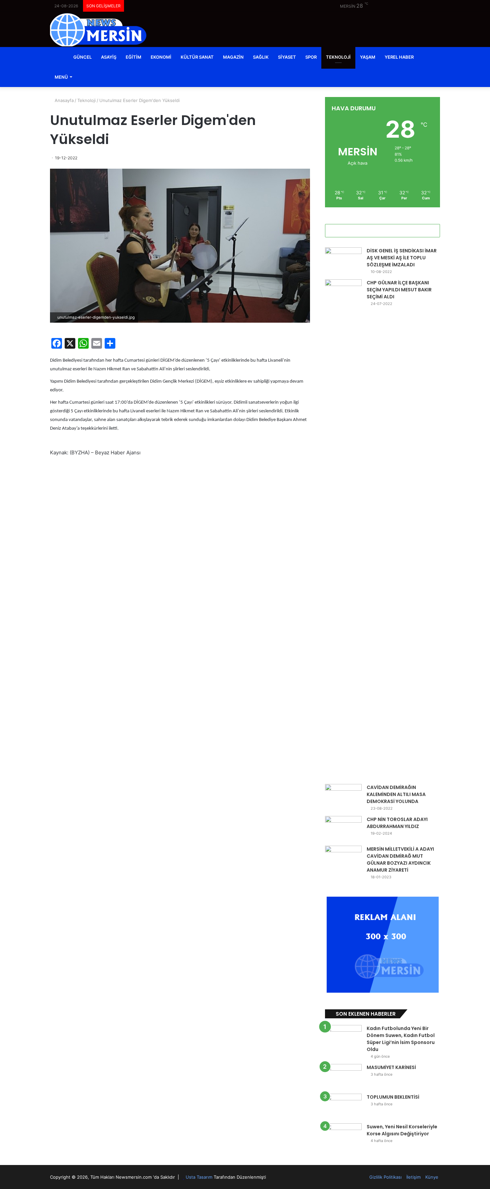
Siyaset (287, 57)
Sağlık (261, 57)
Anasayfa (63, 100)
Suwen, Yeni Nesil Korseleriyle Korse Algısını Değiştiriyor (402, 1130)
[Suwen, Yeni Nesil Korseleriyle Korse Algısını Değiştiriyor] (343, 1135)
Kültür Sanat (197, 57)
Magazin (233, 57)
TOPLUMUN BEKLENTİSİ (393, 1097)
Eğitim (133, 57)
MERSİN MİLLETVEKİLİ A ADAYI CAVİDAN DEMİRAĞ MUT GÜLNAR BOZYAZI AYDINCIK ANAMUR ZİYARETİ (400, 859)
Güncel (82, 57)
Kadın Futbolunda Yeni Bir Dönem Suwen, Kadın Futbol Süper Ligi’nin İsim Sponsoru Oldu (401, 1039)
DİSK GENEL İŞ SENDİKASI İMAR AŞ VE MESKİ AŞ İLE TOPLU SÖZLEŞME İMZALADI (402, 257)
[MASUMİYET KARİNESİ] (343, 1076)
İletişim (413, 1177)
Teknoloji (338, 57)
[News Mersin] (98, 29)
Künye (431, 1177)
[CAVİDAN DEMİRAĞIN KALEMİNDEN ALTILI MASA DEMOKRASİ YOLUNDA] (343, 796)
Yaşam (367, 57)
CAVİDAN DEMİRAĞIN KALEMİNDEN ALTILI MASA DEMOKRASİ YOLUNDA (396, 794)
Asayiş (108, 57)
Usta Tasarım (199, 1177)
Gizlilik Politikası (385, 1177)
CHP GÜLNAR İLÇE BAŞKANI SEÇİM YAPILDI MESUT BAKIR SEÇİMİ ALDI (399, 289)
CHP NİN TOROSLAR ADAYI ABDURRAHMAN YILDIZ (397, 823)
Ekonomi (161, 57)
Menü (61, 77)
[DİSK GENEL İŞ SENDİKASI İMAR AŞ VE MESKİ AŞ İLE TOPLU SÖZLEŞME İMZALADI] (343, 259)
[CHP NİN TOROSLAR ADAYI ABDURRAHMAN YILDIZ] (343, 828)
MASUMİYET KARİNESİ (391, 1067)
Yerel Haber (399, 57)
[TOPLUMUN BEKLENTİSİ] (343, 1106)
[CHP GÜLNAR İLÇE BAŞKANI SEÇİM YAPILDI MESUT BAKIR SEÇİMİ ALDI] (343, 529)
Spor (311, 57)
